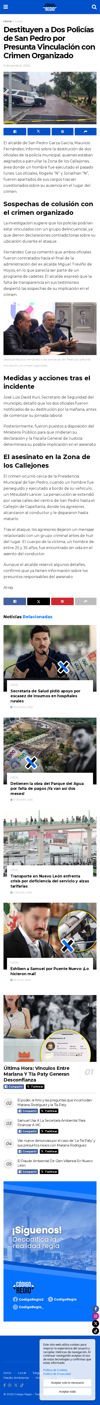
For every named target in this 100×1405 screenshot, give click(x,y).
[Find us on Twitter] (16, 1385)
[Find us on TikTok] (21, 1385)
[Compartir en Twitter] (38, 131)
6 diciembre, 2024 (16, 65)
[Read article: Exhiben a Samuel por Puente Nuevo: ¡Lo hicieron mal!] (50, 936)
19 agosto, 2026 (23, 707)
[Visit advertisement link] (50, 1251)
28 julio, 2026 (21, 979)
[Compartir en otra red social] (86, 131)
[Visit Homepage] (49, 7)
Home (7, 21)
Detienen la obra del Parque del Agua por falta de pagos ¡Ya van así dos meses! (46, 788)
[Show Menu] (5, 7)
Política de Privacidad (57, 1374)
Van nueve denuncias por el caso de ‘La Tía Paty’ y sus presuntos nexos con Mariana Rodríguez (56, 1143)
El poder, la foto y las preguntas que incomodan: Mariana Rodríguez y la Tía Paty (55, 1102)
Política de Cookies (55, 1370)
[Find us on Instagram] (9, 1385)
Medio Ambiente (16, 1378)
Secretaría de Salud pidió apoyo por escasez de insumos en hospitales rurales (45, 696)
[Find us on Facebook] (4, 1385)
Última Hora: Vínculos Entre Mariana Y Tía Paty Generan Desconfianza (36, 1074)
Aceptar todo (67, 1392)
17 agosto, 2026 (23, 799)
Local (18, 21)
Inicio (7, 1373)
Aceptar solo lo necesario (67, 1383)
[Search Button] (94, 7)
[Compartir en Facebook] (14, 131)
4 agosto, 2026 (22, 892)
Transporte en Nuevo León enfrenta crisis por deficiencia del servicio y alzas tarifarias (49, 881)
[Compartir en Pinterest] (62, 131)
